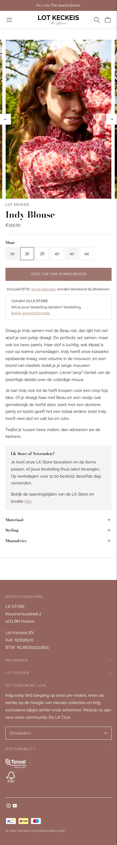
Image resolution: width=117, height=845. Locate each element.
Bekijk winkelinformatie (30, 313)
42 (72, 253)
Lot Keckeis (17, 205)
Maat (10, 242)
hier (27, 501)
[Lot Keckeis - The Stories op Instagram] (9, 806)
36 (27, 253)
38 (42, 253)
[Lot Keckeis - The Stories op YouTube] (15, 806)
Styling (12, 530)
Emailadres (20, 727)
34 (12, 253)
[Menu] (9, 20)
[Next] (111, 119)
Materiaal (14, 520)
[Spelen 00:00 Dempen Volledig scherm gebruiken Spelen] (58, 119)
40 (57, 253)
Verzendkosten (43, 289)
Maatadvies (15, 541)
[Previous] (5, 119)
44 (86, 253)
